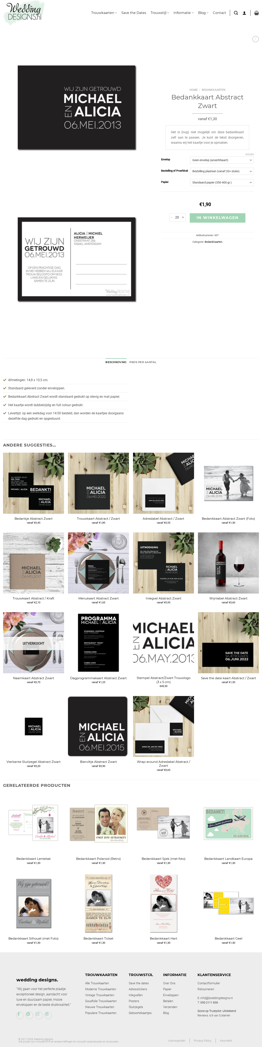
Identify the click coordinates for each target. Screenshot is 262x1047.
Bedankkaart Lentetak (33, 859)
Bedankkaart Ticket (98, 938)
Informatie (182, 13)
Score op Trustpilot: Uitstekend (217, 1011)
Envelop (165, 159)
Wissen (249, 154)
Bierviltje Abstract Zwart (98, 762)
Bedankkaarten (213, 89)
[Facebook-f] (20, 1015)
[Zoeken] (236, 12)
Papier (165, 182)
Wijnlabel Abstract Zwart (228, 598)
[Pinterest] (29, 1015)
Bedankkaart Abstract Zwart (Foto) (228, 519)
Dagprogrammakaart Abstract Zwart (98, 678)
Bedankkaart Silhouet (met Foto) (33, 938)
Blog (202, 13)
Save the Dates (133, 13)
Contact (219, 13)
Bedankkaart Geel (228, 938)
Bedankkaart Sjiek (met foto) (163, 859)
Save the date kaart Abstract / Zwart (228, 678)
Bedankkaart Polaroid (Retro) (98, 859)
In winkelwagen (217, 217)
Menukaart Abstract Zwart (98, 598)
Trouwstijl (158, 13)
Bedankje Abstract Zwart (34, 519)
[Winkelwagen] (256, 12)
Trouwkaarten (102, 13)
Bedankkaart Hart (163, 938)
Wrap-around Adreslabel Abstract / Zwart (163, 764)
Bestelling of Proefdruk (174, 170)
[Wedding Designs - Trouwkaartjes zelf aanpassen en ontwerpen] (24, 12)
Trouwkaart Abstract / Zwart (98, 519)
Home (194, 89)
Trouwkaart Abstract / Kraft (33, 598)
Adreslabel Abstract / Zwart (163, 519)
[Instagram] (39, 1015)
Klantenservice (214, 975)
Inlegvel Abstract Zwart (163, 598)
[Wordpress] (48, 1015)
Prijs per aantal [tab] (142, 362)
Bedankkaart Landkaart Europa (228, 859)
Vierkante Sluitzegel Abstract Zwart (34, 762)
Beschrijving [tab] (115, 362)
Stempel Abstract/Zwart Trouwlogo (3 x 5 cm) (163, 680)
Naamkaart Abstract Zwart (33, 678)
